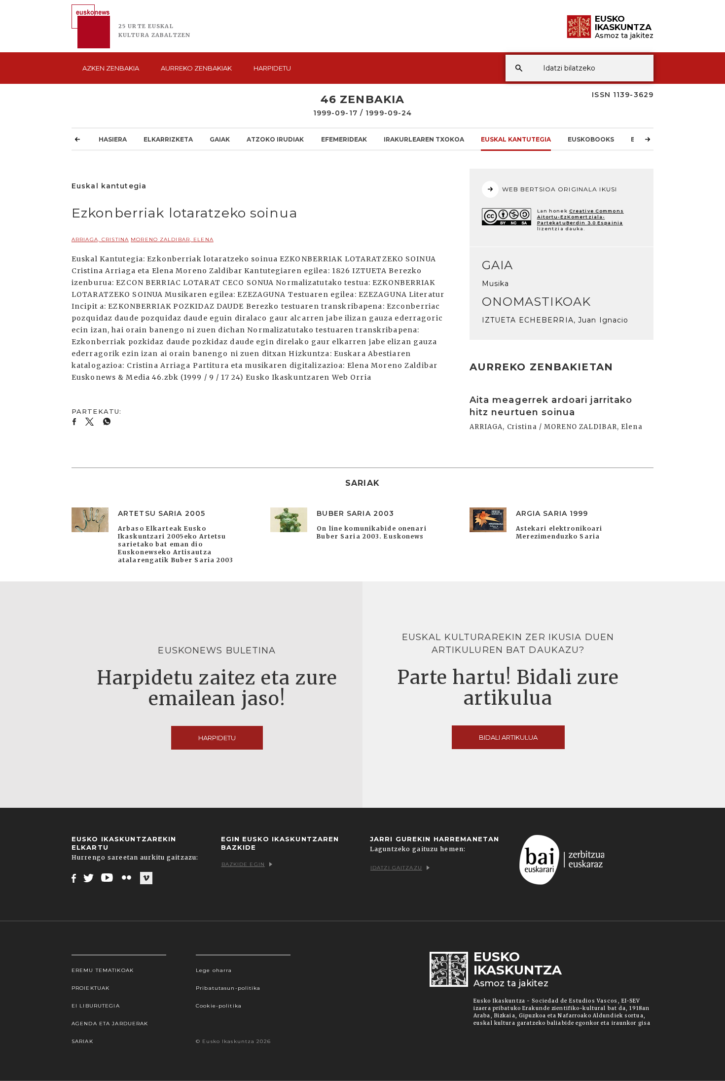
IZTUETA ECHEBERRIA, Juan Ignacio (555, 320)
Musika (495, 283)
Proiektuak (90, 988)
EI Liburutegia (96, 1006)
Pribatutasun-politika (228, 988)
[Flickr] (127, 878)
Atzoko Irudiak (275, 139)
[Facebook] (74, 878)
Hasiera (113, 139)
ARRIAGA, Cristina (100, 239)
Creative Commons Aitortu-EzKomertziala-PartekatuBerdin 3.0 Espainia (580, 216)
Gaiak (220, 139)
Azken (110, 68)
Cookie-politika (219, 1006)
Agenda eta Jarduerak (110, 1023)
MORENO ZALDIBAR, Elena (172, 239)
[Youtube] (107, 878)
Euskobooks (591, 139)
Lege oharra (214, 970)
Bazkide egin (243, 864)
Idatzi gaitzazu (396, 868)
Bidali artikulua (508, 737)
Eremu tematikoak (103, 970)
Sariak (82, 1041)
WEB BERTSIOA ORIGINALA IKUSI (559, 189)
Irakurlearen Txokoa (424, 139)
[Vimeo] (146, 878)
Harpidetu (272, 68)
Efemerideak (344, 139)
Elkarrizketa (168, 139)
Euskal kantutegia (516, 139)
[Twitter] (88, 878)
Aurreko (196, 68)
